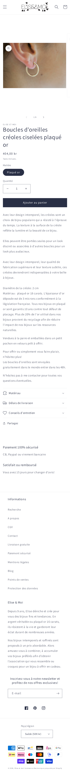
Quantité (8, 181)
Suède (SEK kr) (33, 734)
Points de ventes (18, 579)
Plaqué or (13, 172)
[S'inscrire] (57, 693)
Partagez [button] (12, 423)
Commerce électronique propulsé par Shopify (43, 768)
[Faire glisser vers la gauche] (26, 117)
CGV (10, 527)
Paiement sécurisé (19, 553)
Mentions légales (18, 562)
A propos (13, 518)
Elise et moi (19, 768)
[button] (5, 7)
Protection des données (23, 588)
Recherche (14, 509)
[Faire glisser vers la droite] (43, 117)
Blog (10, 571)
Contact (13, 535)
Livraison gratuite (19, 544)
